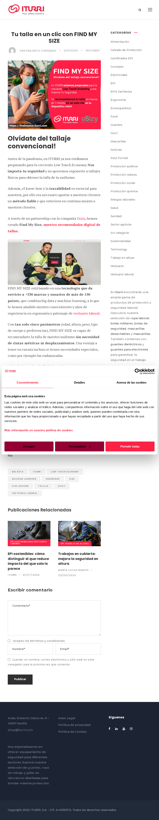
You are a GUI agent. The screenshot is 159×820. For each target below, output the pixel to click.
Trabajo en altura (77, 543)
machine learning (24, 478)
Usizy (81, 218)
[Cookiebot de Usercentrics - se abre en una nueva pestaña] (138, 371)
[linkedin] (116, 728)
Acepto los (39, 641)
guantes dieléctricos (126, 344)
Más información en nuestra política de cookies (38, 430)
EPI (12, 541)
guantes (34, 767)
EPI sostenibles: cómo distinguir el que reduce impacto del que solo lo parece (28, 561)
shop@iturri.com (20, 730)
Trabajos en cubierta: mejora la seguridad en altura (78, 558)
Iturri (37, 471)
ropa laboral (139, 318)
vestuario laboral (86, 313)
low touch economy (65, 471)
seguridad (53, 478)
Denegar (29, 446)
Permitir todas (130, 446)
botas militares (122, 323)
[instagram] (131, 728)
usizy (61, 486)
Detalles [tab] (79, 382)
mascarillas (141, 334)
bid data (17, 471)
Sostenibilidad (23, 541)
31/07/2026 (31, 575)
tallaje (43, 486)
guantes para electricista (129, 349)
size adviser (20, 486)
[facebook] (109, 728)
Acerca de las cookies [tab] (131, 382)
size (72, 478)
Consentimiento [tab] (27, 382)
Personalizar (77, 446)
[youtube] (124, 728)
